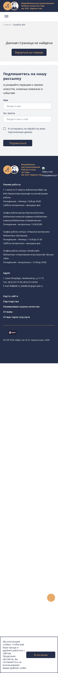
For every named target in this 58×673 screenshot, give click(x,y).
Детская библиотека (30, 430)
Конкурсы (15, 589)
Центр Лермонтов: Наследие (34, 441)
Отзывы (8, 311)
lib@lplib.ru (15, 286)
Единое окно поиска (26, 477)
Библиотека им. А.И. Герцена (38, 418)
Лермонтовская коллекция (35, 528)
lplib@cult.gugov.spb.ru (32, 286)
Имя (5, 100)
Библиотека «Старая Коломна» (40, 410)
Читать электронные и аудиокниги (34, 574)
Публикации (16, 629)
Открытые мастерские (31, 448)
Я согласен (41, 655)
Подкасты (15, 611)
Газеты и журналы (25, 510)
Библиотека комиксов (31, 467)
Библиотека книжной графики (35, 459)
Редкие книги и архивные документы (35, 513)
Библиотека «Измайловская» (39, 406)
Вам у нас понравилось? (50, 173)
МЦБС (13, 636)
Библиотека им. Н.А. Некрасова (40, 414)
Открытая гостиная (29, 444)
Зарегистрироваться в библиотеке (34, 560)
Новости (15, 585)
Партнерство (11, 301)
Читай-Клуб (25, 437)
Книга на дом (22, 571)
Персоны (15, 600)
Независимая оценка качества (21, 306)
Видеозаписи (17, 607)
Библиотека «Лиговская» (37, 395)
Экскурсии (15, 625)
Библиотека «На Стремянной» (39, 391)
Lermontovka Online (21, 603)
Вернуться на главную (29, 52)
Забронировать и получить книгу (33, 567)
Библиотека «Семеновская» (38, 422)
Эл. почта (9, 113)
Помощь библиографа (27, 564)
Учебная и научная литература (32, 506)
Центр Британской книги (32, 463)
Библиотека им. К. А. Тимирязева (37, 379)
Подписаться (17, 143)
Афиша (14, 596)
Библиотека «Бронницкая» (33, 426)
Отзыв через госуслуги (16, 317)
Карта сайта (10, 296)
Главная (7, 24)
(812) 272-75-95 (15, 282)
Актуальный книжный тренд (30, 578)
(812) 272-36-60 (30, 282)
